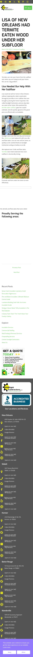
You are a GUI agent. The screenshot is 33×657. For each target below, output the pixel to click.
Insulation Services (7, 327)
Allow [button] (23, 652)
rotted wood (8, 138)
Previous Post (16, 267)
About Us (4, 342)
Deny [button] (9, 652)
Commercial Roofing (8, 330)
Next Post (16, 272)
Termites (4, 152)
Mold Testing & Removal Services (12, 333)
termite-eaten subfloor (9, 107)
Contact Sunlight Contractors (10, 339)
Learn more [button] (6, 647)
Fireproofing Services (8, 336)
